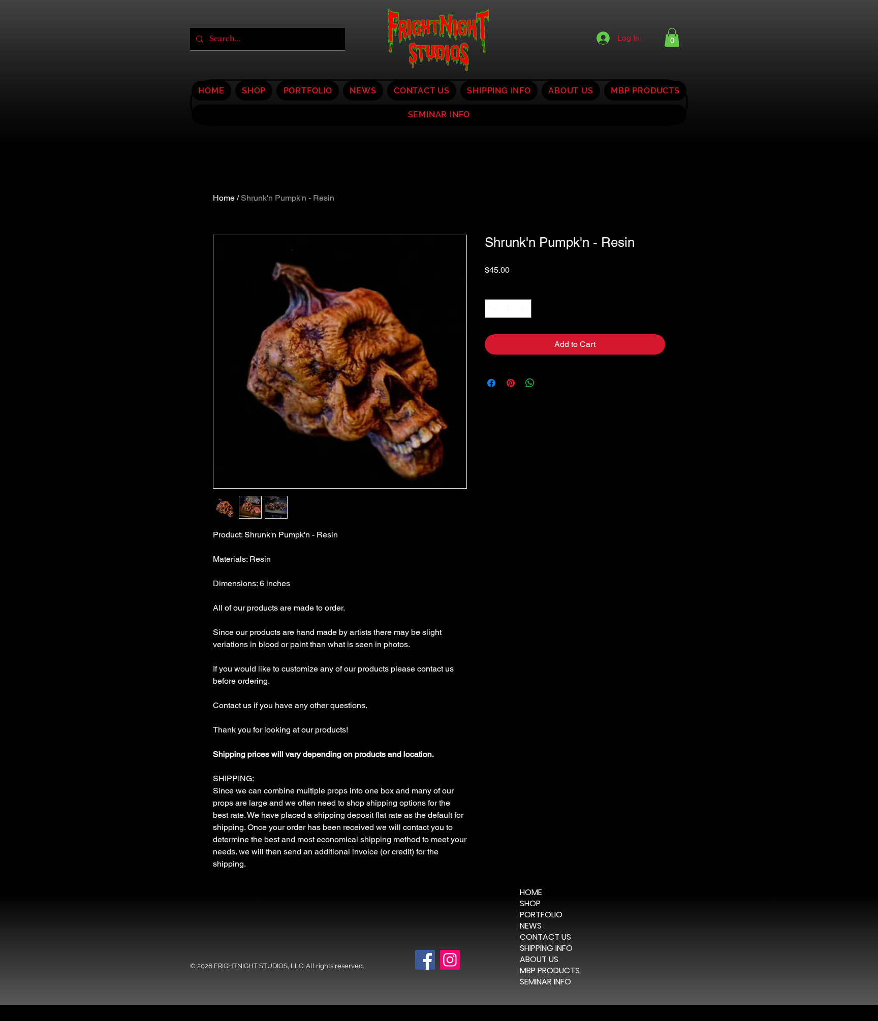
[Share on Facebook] (491, 383)
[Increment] (523, 308)
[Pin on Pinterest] (511, 383)
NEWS (531, 926)
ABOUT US (539, 959)
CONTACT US (545, 937)
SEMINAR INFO (545, 981)
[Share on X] (549, 383)
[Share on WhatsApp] (530, 383)
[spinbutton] (508, 308)
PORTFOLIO (541, 914)
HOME (531, 892)
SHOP (530, 903)
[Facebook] (425, 960)
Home (224, 198)
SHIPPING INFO (546, 948)
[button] (672, 37)
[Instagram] (450, 960)
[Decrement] (492, 308)
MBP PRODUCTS (550, 970)
